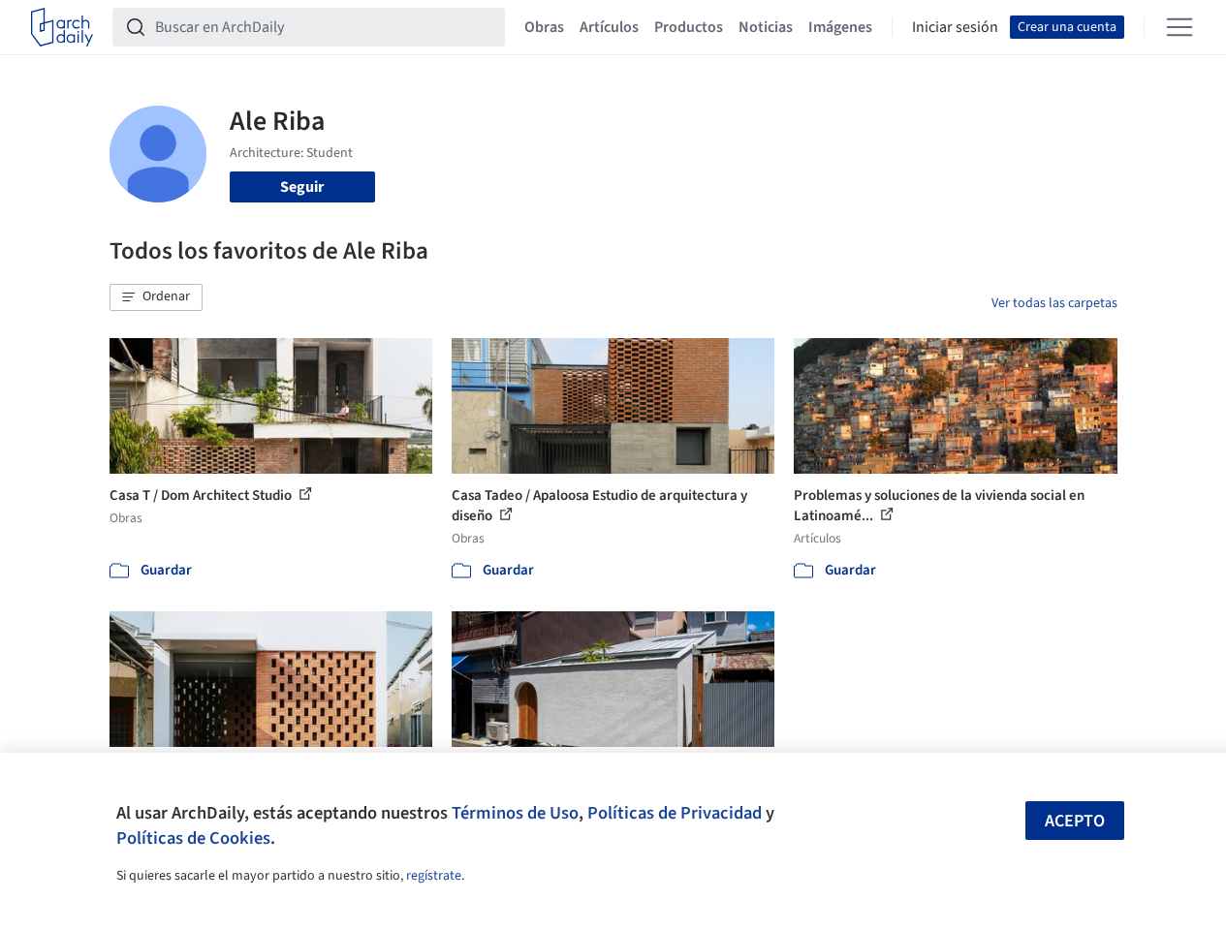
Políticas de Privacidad (674, 812)
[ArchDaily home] (62, 27)
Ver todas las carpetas (1054, 303)
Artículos (609, 27)
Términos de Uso (515, 812)
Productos (688, 27)
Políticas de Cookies (193, 838)
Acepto (1075, 821)
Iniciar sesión (955, 27)
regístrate (433, 875)
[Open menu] (1179, 27)
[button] (156, 297)
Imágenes (840, 27)
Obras (544, 27)
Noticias (766, 27)
